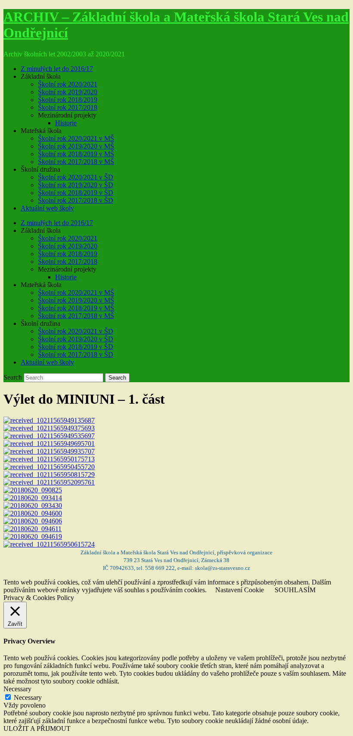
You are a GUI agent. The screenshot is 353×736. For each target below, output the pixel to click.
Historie (66, 123)
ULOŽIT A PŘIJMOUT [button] (37, 728)
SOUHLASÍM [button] (295, 590)
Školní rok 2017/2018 (67, 107)
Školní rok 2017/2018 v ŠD (75, 200)
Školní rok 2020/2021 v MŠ (76, 138)
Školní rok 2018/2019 (67, 99)
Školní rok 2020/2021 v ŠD (75, 177)
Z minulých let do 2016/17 (57, 68)
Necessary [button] (17, 689)
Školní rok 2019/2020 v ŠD (75, 185)
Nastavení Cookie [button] (239, 590)
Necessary (28, 697)
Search (12, 377)
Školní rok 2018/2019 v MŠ (76, 154)
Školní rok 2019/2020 (67, 92)
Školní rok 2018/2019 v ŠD (75, 192)
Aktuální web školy (47, 208)
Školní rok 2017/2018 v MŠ (76, 161)
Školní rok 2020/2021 (67, 84)
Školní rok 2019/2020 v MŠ (76, 146)
